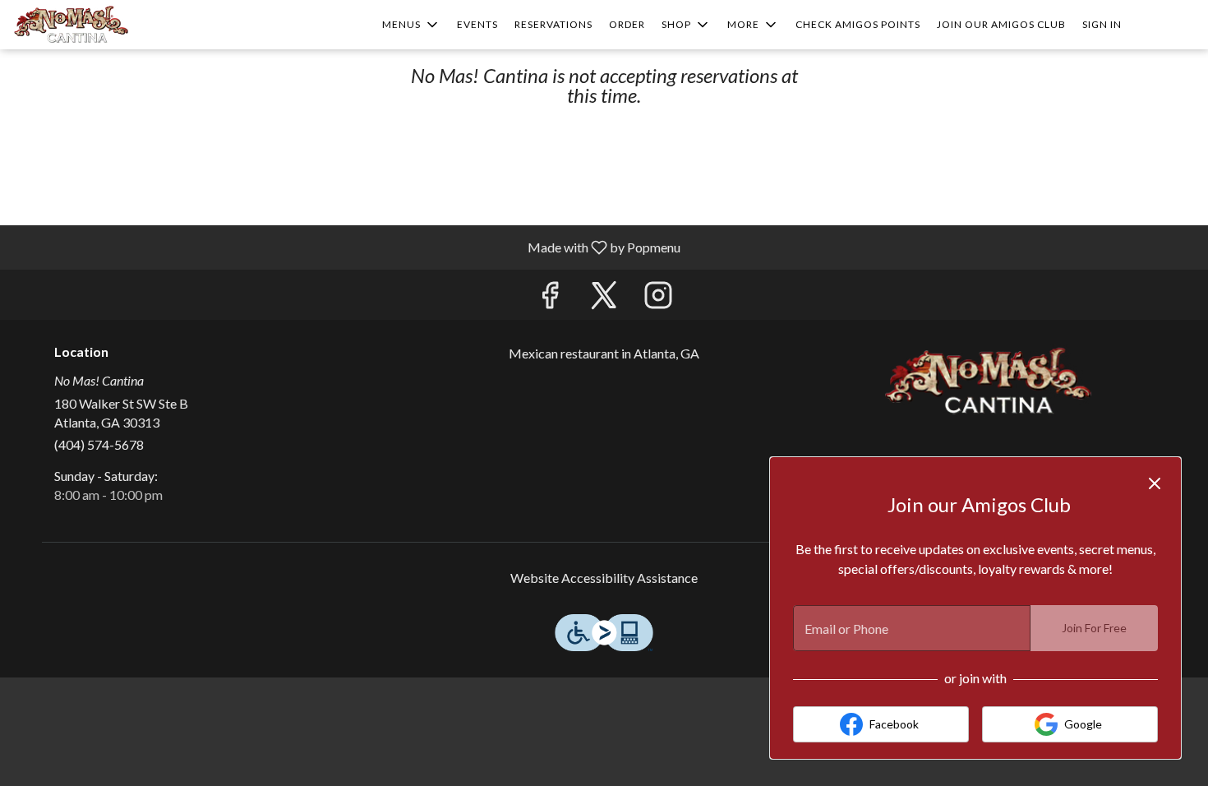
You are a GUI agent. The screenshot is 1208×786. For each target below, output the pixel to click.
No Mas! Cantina (986, 381)
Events (477, 24)
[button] (411, 24)
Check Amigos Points (857, 24)
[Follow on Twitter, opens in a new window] (604, 299)
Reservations (553, 24)
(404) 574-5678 (99, 444)
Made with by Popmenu (346, 246)
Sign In (1102, 24)
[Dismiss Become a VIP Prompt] (1154, 483)
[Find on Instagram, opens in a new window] (658, 299)
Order (627, 24)
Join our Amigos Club (1001, 24)
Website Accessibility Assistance (604, 577)
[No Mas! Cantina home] (87, 24)
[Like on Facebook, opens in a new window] (550, 299)
